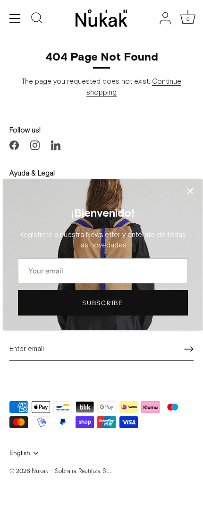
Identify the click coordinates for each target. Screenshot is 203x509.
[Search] (36, 19)
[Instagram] (35, 145)
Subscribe (102, 303)
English (19, 452)
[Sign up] (189, 349)
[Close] (190, 191)
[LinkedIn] (55, 145)
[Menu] (15, 18)
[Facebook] (14, 145)
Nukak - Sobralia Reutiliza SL (71, 471)
